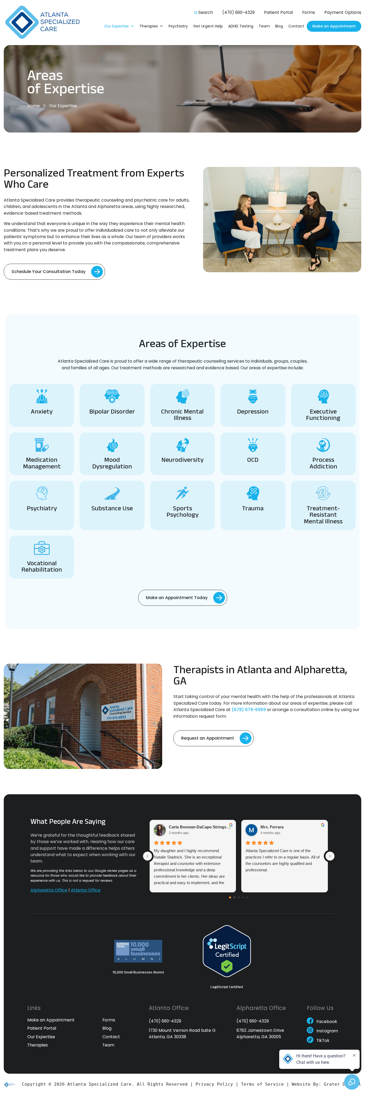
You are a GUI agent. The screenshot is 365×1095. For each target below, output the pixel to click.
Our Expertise (116, 26)
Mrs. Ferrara (272, 826)
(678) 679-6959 (249, 710)
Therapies (148, 26)
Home (33, 106)
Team (264, 26)
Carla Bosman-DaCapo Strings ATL (200, 826)
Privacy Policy (214, 1084)
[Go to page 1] (234, 897)
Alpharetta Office (48, 890)
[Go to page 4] (247, 897)
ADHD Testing (240, 26)
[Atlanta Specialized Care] (46, 22)
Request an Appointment (207, 738)
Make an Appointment (334, 26)
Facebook (326, 1022)
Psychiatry (178, 26)
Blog (279, 26)
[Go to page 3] (242, 897)
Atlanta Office (85, 890)
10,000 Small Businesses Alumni (138, 972)
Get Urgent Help (208, 26)
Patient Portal (278, 12)
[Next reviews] (330, 855)
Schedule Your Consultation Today (48, 271)
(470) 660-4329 (238, 12)
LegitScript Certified (227, 986)
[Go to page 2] (238, 897)
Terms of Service (262, 1084)
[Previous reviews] (147, 855)
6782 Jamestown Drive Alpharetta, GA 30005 (260, 1033)
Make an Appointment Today (177, 598)
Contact (296, 26)
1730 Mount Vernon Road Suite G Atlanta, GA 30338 (182, 1033)
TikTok (322, 1040)
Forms (308, 12)
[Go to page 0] (230, 897)
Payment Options (342, 12)
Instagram (327, 1031)
